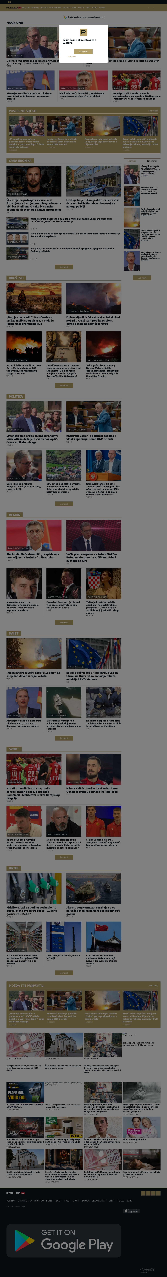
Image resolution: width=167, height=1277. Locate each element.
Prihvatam (83, 52)
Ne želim (72, 57)
